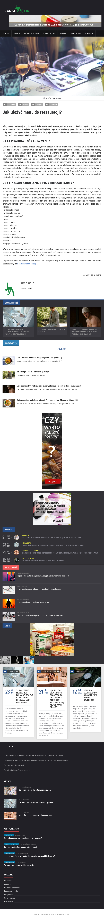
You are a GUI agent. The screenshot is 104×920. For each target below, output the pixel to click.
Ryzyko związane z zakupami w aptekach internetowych (39, 589)
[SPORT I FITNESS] (85, 668)
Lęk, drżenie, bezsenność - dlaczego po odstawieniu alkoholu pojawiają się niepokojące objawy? (60, 553)
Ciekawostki (89, 33)
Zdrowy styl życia (49, 33)
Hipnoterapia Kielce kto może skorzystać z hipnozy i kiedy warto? (29, 856)
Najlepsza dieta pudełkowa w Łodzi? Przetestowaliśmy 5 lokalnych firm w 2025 (47, 400)
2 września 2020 (26, 787)
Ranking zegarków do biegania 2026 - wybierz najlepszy (43, 561)
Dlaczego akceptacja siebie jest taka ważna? (35, 602)
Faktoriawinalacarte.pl (27, 264)
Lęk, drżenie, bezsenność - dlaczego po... (35, 815)
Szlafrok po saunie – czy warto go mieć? (33, 372)
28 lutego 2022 (24, 612)
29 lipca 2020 (22, 862)
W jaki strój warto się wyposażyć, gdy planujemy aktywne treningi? (43, 576)
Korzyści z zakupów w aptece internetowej (20, 847)
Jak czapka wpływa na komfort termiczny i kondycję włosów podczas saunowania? (85, 332)
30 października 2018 (29, 844)
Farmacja (17, 33)
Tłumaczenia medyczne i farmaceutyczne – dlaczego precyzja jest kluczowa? (17, 332)
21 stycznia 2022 (24, 599)
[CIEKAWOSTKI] (18, 668)
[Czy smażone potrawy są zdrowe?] (52, 414)
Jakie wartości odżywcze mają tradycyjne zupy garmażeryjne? (41, 358)
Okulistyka (5, 33)
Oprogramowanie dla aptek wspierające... (35, 790)
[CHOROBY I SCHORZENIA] (52, 668)
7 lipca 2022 (21, 835)
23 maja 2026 (25, 799)
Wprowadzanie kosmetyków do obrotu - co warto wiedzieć (40, 615)
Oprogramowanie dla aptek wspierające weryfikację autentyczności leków (51, 538)
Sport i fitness (76, 33)
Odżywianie (63, 33)
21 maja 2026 (25, 812)
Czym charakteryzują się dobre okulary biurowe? (23, 838)
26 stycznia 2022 (24, 573)
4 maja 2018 (23, 586)
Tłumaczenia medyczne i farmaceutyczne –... (37, 802)
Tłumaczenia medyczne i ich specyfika (19, 865)
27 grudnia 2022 (23, 853)
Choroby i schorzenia (31, 33)
